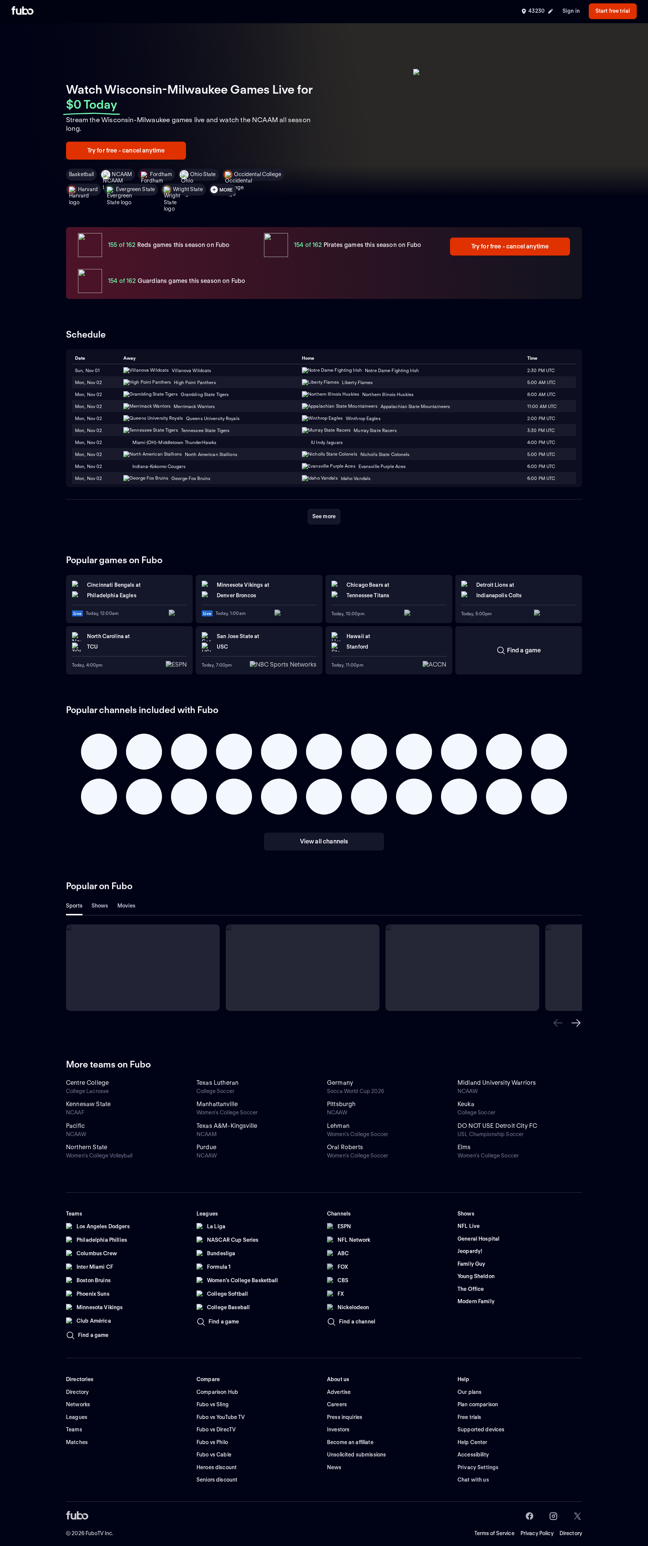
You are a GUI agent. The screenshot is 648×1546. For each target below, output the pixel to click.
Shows (100, 906)
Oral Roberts (345, 1147)
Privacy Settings (478, 1467)
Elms (464, 1147)
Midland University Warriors (497, 1082)
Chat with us (473, 1480)
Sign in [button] (571, 11)
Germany (340, 1082)
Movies (126, 906)
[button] (558, 1023)
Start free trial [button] (613, 11)
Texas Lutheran (217, 1082)
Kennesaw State (88, 1104)
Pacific (75, 1125)
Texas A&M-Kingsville (226, 1125)
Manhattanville (217, 1104)
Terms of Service (494, 1533)
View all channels (324, 841)
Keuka (466, 1104)
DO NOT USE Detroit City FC (497, 1125)
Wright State (188, 189)
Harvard (88, 189)
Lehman (338, 1125)
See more (324, 516)
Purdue (206, 1147)
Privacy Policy (537, 1533)
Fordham (161, 174)
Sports (74, 906)
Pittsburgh (341, 1104)
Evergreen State (135, 189)
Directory (571, 1533)
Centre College (87, 1082)
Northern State (86, 1147)
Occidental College (258, 174)
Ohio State (203, 174)
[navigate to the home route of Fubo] (22, 11)
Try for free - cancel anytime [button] (126, 150)
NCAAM (122, 174)
